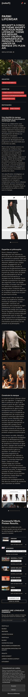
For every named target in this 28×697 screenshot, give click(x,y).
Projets (4, 653)
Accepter (13, 686)
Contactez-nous (7, 634)
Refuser (13, 689)
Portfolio (5, 626)
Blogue (4, 628)
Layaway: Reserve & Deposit (10, 658)
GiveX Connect (6, 656)
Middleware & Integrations (11, 645)
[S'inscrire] (24, 620)
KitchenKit (5, 661)
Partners (5, 631)
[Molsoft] (6, 3)
